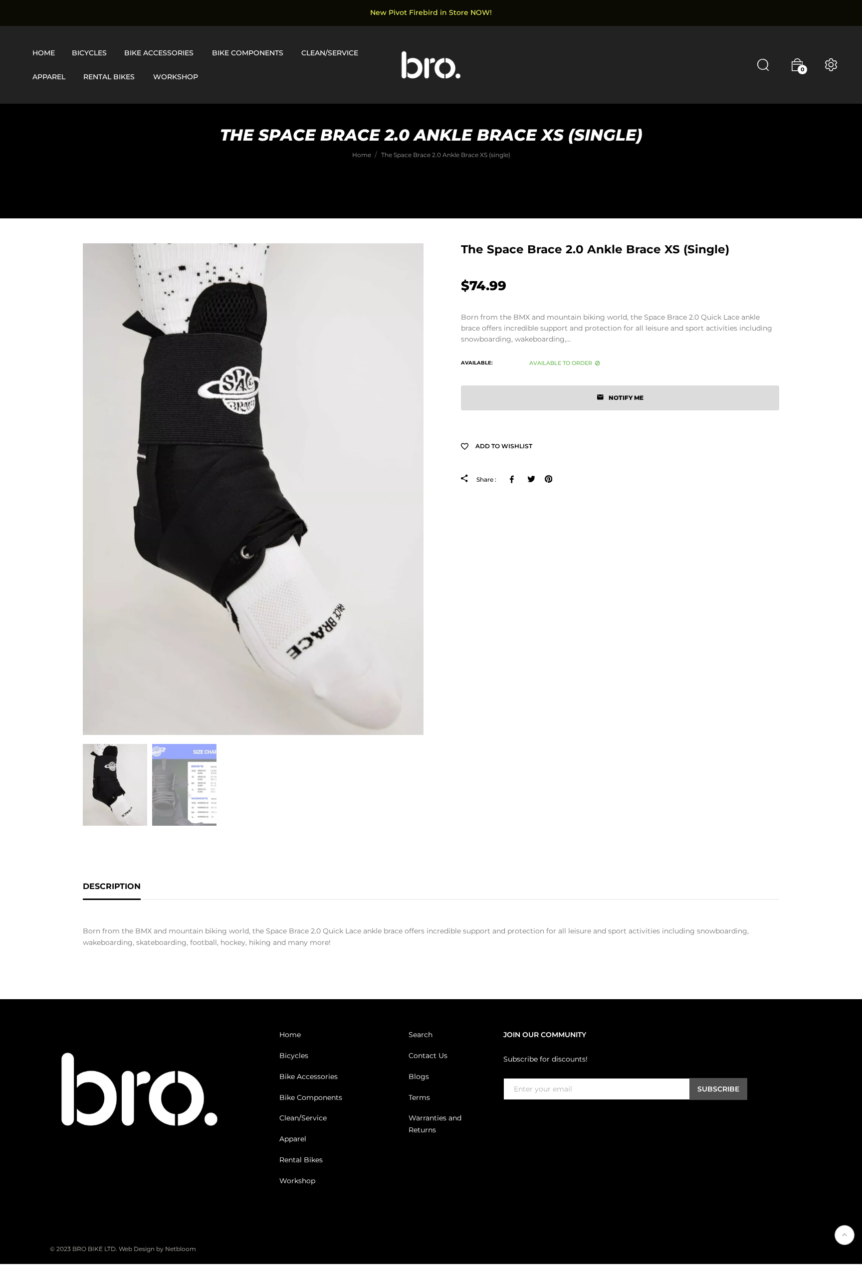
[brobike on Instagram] (533, 1120)
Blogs (419, 1076)
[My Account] (831, 64)
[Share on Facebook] (513, 479)
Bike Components (310, 1097)
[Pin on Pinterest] (548, 479)
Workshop (297, 1180)
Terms (419, 1097)
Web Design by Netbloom (157, 1249)
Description (112, 886)
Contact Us (428, 1055)
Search (420, 1034)
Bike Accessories (308, 1076)
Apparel (292, 1138)
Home (290, 1034)
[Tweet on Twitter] (531, 479)
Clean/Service (303, 1117)
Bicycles (293, 1055)
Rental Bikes (301, 1159)
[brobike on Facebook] (509, 1120)
